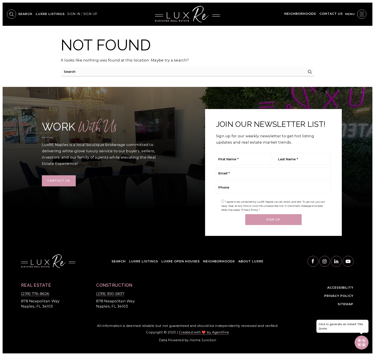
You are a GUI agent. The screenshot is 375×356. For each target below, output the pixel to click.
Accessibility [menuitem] (340, 288)
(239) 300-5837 (110, 293)
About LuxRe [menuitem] (250, 261)
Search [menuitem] (25, 14)
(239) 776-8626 (35, 293)
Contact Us (58, 180)
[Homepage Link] (187, 14)
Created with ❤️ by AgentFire (204, 332)
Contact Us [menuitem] (331, 14)
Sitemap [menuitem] (345, 304)
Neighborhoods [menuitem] (300, 14)
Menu (350, 14)
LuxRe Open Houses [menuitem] (180, 261)
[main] (187, 56)
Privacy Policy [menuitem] (338, 296)
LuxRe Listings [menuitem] (50, 14)
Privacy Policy (249, 209)
